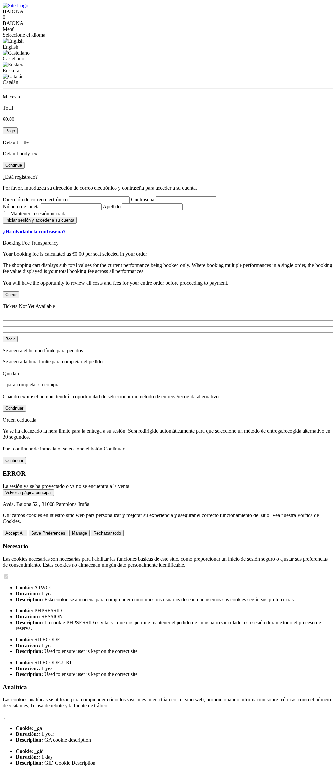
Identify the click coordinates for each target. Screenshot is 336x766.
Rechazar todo (107, 533)
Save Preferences (48, 533)
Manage (79, 533)
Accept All (15, 533)
